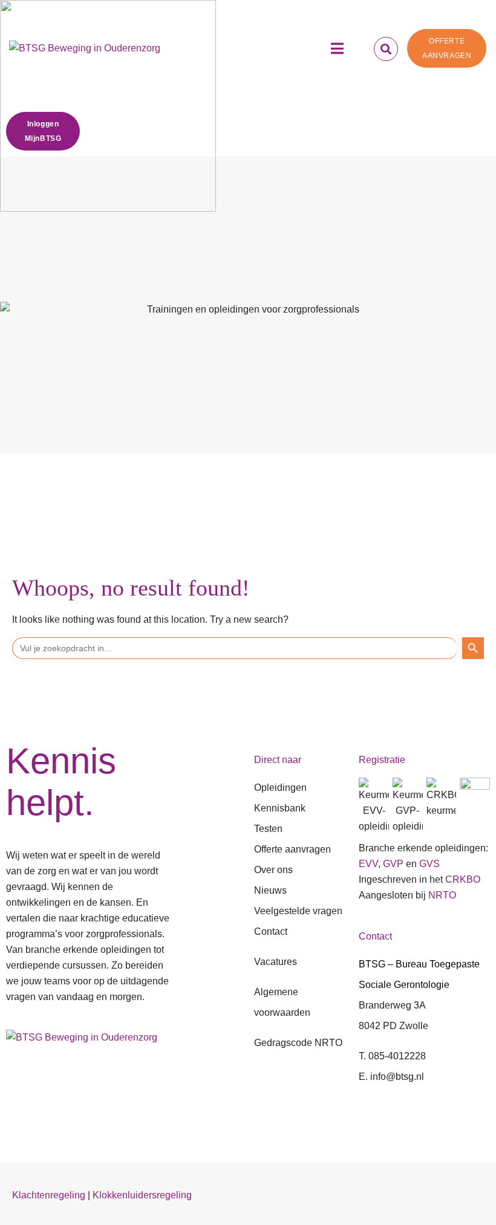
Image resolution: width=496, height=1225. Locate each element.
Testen (268, 829)
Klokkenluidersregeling (142, 1195)
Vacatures (275, 962)
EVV (368, 864)
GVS (429, 864)
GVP (393, 864)
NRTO (442, 895)
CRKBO (462, 879)
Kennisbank (279, 808)
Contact (270, 931)
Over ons (273, 870)
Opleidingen (280, 787)
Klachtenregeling (48, 1195)
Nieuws (270, 890)
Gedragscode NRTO (298, 1043)
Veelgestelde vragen (298, 911)
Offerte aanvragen (292, 849)
